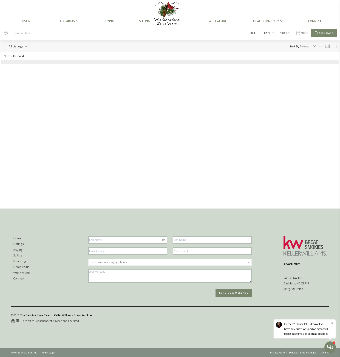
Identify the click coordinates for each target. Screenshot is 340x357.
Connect (315, 21)
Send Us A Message (233, 292)
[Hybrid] (334, 46)
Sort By (294, 46)
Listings (28, 21)
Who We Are (217, 21)
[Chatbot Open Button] (330, 347)
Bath (267, 33)
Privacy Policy (277, 352)
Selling (144, 21)
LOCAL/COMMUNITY (265, 21)
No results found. (14, 56)
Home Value (21, 267)
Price (283, 33)
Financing (19, 261)
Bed (252, 33)
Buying (109, 21)
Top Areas (67, 21)
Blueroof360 (30, 352)
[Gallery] (320, 46)
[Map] (327, 46)
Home (17, 238)
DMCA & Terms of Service (302, 352)
